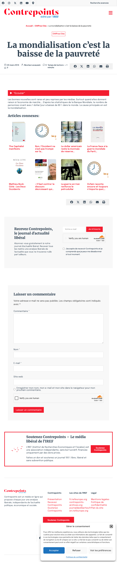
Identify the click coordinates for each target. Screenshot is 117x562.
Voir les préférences (100, 550)
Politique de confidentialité (76, 557)
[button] (111, 526)
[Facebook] (3, 3)
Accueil (29, 26)
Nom (17, 350)
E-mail (18, 363)
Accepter (54, 550)
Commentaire (22, 311)
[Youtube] (27, 3)
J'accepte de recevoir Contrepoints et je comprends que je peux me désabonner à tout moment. (84, 251)
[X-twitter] (15, 3)
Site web (18, 377)
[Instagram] (9, 3)
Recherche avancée (99, 3)
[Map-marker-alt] (33, 3)
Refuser (76, 550)
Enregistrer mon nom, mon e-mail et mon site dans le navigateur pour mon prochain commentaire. (56, 389)
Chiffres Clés (41, 26)
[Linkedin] (21, 3)
